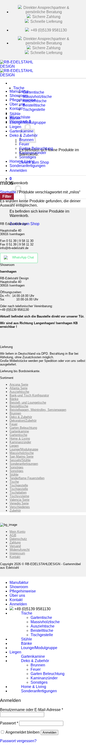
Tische (18, 88)
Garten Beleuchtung (23, 428)
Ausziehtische (19, 392)
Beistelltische (19, 406)
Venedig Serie (19, 503)
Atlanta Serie (18, 388)
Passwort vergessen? (18, 741)
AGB (13, 535)
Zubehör (15, 510)
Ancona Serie (19, 384)
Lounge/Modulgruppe (28, 122)
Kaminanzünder (20, 442)
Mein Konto (17, 531)
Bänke (14, 399)
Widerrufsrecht (20, 549)
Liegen (14, 446)
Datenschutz (18, 539)
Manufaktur (19, 582)
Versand (15, 546)
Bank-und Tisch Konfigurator (29, 395)
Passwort (9, 723)
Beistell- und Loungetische (28, 402)
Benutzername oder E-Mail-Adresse (31, 710)
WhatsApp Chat (23, 257)
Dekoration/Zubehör (23, 420)
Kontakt (15, 557)
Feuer (13, 424)
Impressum (17, 553)
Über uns (17, 595)
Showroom (19, 587)
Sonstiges (16, 467)
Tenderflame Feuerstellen (27, 478)
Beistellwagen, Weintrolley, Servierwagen (38, 410)
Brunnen (15, 413)
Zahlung (15, 542)
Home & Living (20, 438)
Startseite (8, 192)
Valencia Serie (19, 500)
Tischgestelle (34, 110)
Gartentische (18, 435)
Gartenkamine (19, 431)
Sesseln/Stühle (20, 460)
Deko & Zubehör (21, 417)
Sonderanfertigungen (27, 166)
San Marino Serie (21, 456)
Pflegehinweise (23, 591)
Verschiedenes (20, 507)
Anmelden (49, 732)
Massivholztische (22, 453)
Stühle (14, 474)
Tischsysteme (19, 496)
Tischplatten (18, 492)
